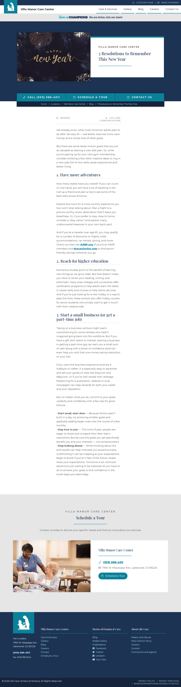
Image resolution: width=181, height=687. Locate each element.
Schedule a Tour (92, 97)
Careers (154, 9)
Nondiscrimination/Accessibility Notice (156, 683)
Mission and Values (141, 637)
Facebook (100, 648)
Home (44, 104)
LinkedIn (100, 656)
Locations (55, 104)
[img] (24, 97)
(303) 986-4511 (113, 562)
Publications (99, 644)
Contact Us (171, 9)
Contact (45, 652)
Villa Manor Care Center (37, 9)
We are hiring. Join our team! (105, 17)
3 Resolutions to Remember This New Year (117, 104)
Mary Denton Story (141, 641)
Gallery (127, 9)
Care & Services (108, 9)
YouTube (101, 659)
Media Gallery (99, 641)
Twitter (99, 652)
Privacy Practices (169, 681)
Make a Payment (170, 2)
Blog (141, 9)
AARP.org (86, 244)
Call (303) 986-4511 (43, 97)
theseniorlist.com (85, 248)
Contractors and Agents (143, 652)
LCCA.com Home (144, 2)
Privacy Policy (146, 681)
